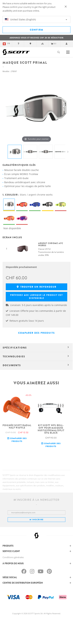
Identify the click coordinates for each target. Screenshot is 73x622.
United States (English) (23, 19)
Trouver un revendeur (38, 286)
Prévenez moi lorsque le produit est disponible (36, 297)
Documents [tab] (12, 365)
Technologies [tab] (14, 356)
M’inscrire (36, 519)
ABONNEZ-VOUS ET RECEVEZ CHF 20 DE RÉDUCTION (36, 37)
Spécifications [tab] (15, 347)
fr (8, 43)
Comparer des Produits (36, 333)
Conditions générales (13, 557)
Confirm (36, 29)
